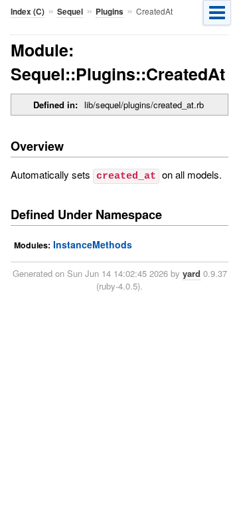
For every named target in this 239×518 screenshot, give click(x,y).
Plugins (109, 11)
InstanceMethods (92, 244)
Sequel (70, 11)
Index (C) (27, 11)
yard (191, 273)
